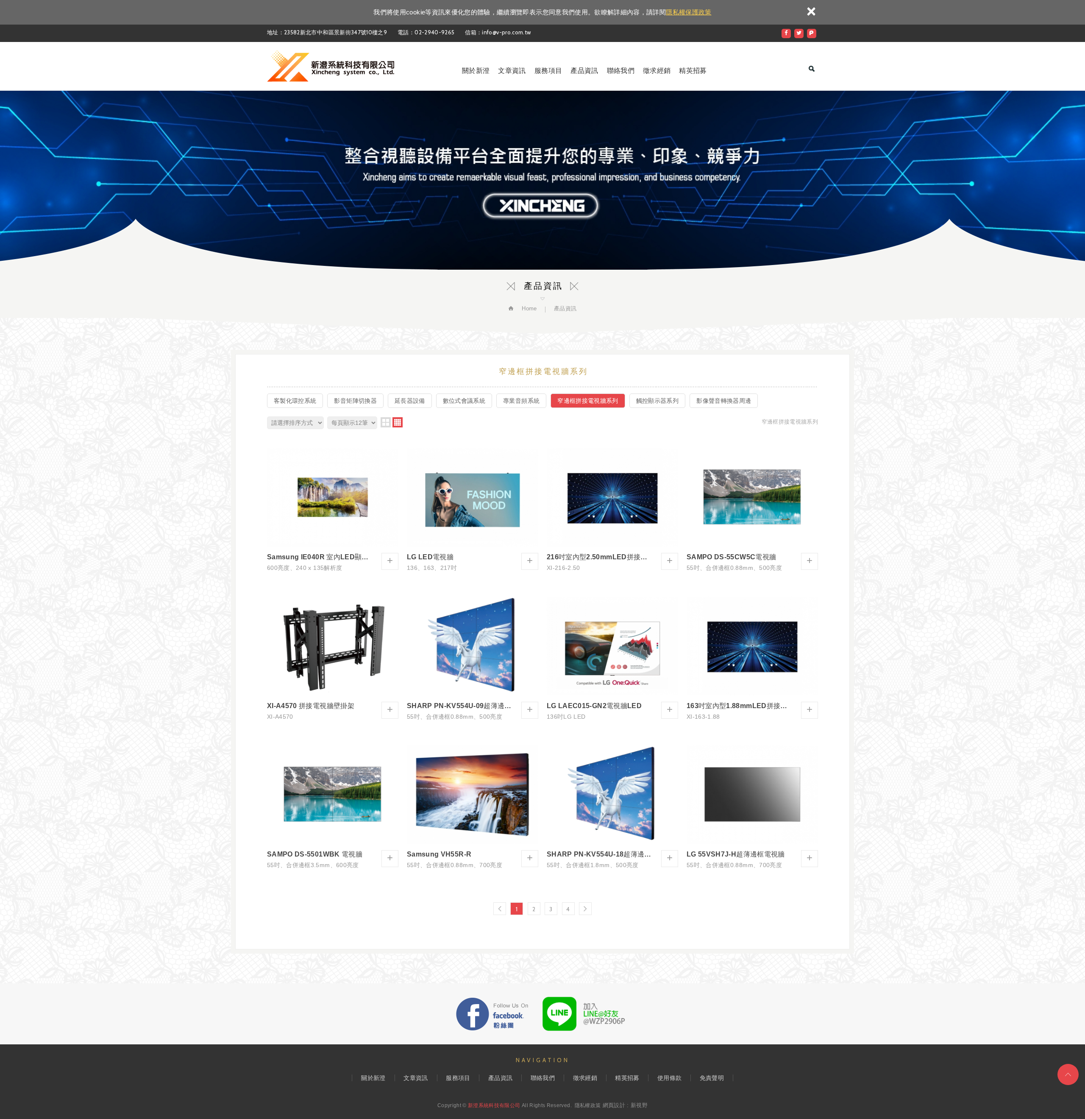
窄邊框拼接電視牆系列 (587, 400)
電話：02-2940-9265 (426, 32)
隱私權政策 (588, 1105)
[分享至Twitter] (799, 33)
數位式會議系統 (464, 400)
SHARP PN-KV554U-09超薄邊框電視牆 (472, 658)
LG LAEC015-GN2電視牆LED (612, 658)
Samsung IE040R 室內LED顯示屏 (332, 510)
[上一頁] (499, 908)
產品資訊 (584, 70)
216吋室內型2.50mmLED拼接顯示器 (612, 510)
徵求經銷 (656, 70)
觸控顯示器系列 (657, 400)
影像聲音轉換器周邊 (723, 400)
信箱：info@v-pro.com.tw (498, 32)
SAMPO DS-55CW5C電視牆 (752, 510)
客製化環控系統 (295, 400)
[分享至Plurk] (811, 33)
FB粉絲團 (492, 1014)
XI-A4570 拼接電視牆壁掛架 (332, 658)
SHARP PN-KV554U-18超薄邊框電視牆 (612, 807)
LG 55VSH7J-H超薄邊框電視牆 (752, 807)
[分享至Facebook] (786, 33)
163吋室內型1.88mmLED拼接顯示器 (752, 658)
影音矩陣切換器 (355, 400)
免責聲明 (712, 1077)
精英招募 (693, 70)
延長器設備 (410, 400)
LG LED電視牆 (472, 510)
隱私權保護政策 (688, 12)
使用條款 (669, 1077)
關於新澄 (476, 70)
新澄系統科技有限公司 (330, 66)
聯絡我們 (620, 70)
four (397, 422)
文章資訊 (512, 70)
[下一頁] (585, 908)
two (386, 422)
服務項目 (548, 70)
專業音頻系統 (521, 400)
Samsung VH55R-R (472, 807)
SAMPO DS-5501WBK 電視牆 (332, 807)
